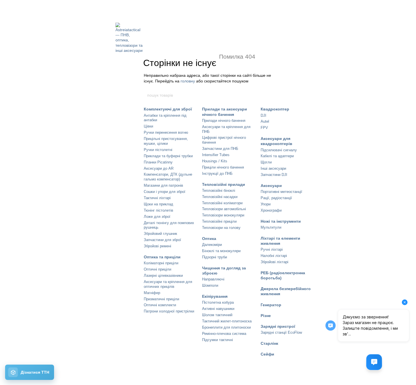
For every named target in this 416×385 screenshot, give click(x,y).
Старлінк (269, 343)
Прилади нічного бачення (223, 120)
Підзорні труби (214, 257)
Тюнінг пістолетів (158, 210)
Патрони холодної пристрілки (169, 311)
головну (188, 81)
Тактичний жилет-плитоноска (227, 321)
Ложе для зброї (157, 216)
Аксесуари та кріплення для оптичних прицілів (168, 284)
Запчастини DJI (274, 175)
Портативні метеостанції (281, 192)
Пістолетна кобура (218, 302)
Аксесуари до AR (158, 168)
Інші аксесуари (273, 168)
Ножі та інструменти (281, 221)
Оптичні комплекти (160, 305)
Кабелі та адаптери (277, 156)
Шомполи (210, 285)
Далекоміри (212, 245)
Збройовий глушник (160, 233)
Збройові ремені (157, 246)
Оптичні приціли (157, 269)
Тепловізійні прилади (223, 184)
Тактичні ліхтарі (157, 198)
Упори (266, 204)
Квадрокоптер (275, 109)
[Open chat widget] (374, 362)
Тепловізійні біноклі (218, 190)
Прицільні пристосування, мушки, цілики (166, 141)
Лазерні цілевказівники (163, 275)
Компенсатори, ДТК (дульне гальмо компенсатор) (168, 176)
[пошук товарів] (269, 95)
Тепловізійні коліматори (222, 203)
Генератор (271, 305)
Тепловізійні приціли (219, 221)
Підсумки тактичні (217, 340)
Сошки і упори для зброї (164, 192)
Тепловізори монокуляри (223, 215)
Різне (266, 315)
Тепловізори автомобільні (224, 209)
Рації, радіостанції (276, 198)
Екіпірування (215, 296)
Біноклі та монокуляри (221, 251)
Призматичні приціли (161, 299)
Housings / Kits (214, 161)
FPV (264, 128)
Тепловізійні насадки (219, 197)
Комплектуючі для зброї (168, 109)
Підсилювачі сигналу (279, 150)
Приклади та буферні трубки (168, 156)
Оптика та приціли (162, 257)
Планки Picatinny (158, 162)
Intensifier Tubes (216, 155)
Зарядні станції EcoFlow (281, 332)
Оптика (209, 238)
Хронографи (271, 210)
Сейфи (267, 354)
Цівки (148, 126)
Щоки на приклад (158, 204)
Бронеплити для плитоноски (226, 327)
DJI (263, 115)
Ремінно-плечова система (224, 333)
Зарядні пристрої (278, 326)
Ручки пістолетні (158, 150)
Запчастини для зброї (162, 240)
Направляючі (213, 279)
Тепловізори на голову (221, 228)
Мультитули (271, 227)
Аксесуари (271, 185)
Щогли (266, 162)
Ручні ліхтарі (272, 249)
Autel (265, 121)
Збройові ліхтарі (274, 262)
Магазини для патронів (163, 185)
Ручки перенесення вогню (166, 132)
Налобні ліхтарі (274, 256)
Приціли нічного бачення (223, 167)
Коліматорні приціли (161, 263)
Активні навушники (218, 309)
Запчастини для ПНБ (220, 148)
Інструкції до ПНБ (217, 173)
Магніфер (152, 293)
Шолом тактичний (217, 315)
